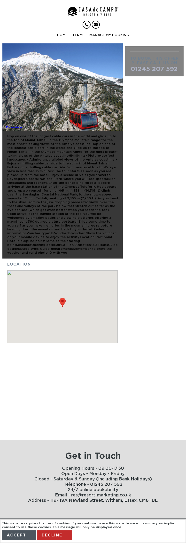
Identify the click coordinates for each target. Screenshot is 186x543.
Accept (16, 535)
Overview (14, 127)
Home (62, 35)
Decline (52, 535)
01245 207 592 (154, 69)
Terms (78, 35)
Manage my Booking (109, 35)
